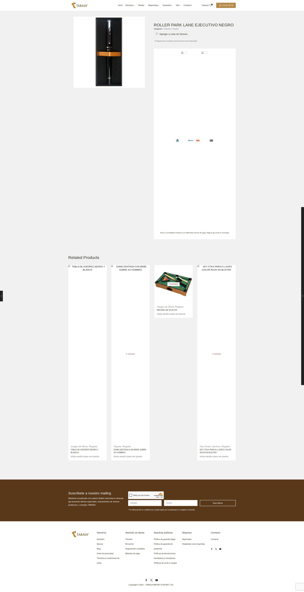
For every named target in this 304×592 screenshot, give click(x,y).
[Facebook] (212, 549)
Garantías (167, 5)
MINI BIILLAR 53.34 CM (167, 310)
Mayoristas (153, 5)
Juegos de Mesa (79, 446)
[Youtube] (220, 549)
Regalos (175, 29)
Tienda (141, 5)
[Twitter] (216, 549)
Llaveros (216, 446)
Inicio (120, 5)
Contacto (188, 5)
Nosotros (130, 5)
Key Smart (205, 446)
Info (177, 5)
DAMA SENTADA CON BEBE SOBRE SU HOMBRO (130, 451)
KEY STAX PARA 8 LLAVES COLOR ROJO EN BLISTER (215, 451)
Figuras (117, 446)
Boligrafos (167, 29)
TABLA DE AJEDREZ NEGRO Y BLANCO (84, 451)
